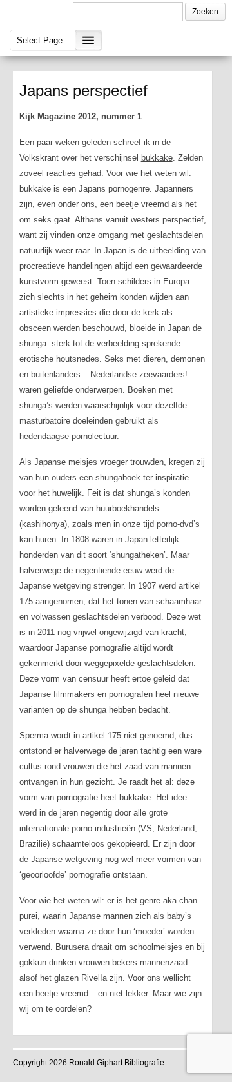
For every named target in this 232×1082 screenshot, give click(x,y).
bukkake (157, 157)
